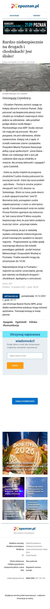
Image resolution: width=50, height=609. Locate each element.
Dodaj (15, 365)
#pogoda (8, 322)
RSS (22, 570)
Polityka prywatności (16, 564)
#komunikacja (11, 325)
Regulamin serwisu (33, 567)
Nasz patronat (31, 561)
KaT (10, 283)
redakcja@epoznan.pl (15, 578)
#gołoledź (21, 322)
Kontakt (36, 15)
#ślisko (33, 322)
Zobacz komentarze (24, 401)
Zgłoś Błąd (14, 15)
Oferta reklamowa (17, 561)
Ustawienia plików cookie (14, 567)
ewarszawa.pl (30, 595)
